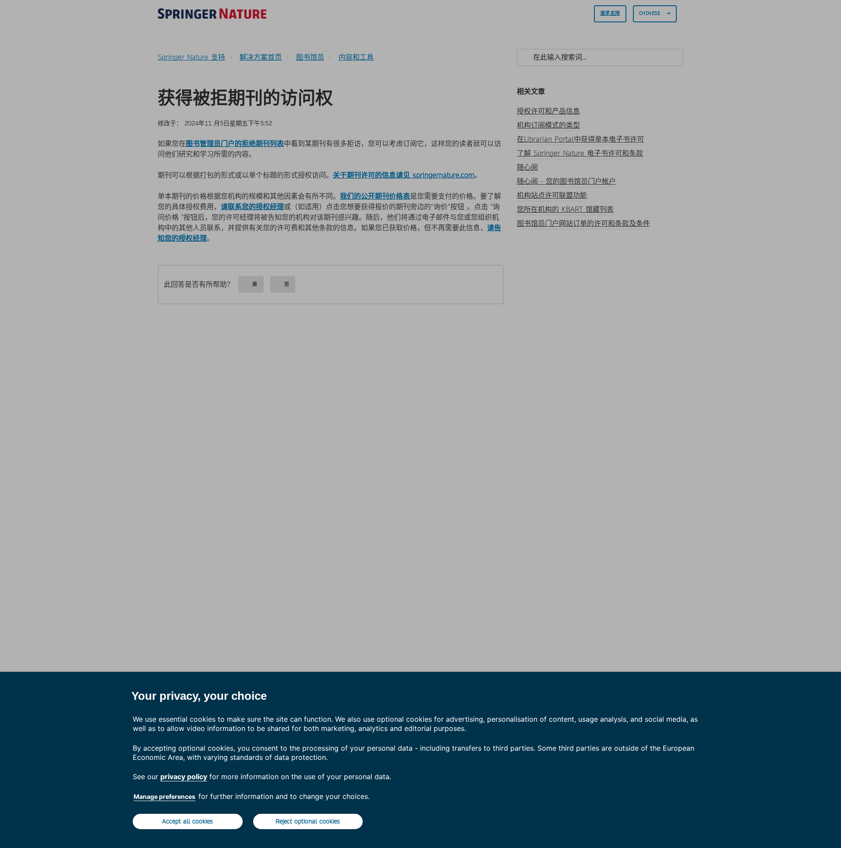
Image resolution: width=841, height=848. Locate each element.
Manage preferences (164, 796)
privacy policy (183, 776)
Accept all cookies (187, 821)
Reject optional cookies (308, 821)
